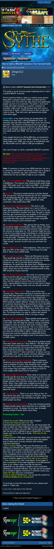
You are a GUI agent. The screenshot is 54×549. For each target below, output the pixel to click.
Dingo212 (17, 71)
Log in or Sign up (44, 2)
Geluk (15, 489)
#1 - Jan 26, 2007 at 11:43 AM (14, 68)
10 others (23, 489)
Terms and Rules (47, 546)
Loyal (5, 489)
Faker (10, 489)
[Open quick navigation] (51, 53)
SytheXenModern (9, 543)
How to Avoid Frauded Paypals (26, 498)
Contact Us (42, 543)
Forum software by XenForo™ (11, 546)
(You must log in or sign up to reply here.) (16, 493)
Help (49, 543)
